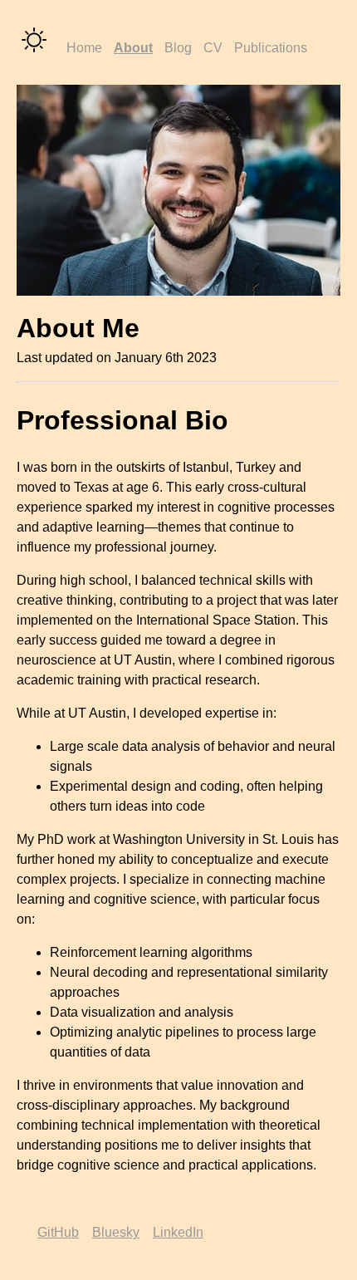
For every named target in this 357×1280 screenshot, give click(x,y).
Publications (270, 48)
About (133, 48)
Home (84, 48)
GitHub (58, 1232)
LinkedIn (178, 1232)
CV (213, 48)
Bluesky (115, 1232)
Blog (178, 48)
